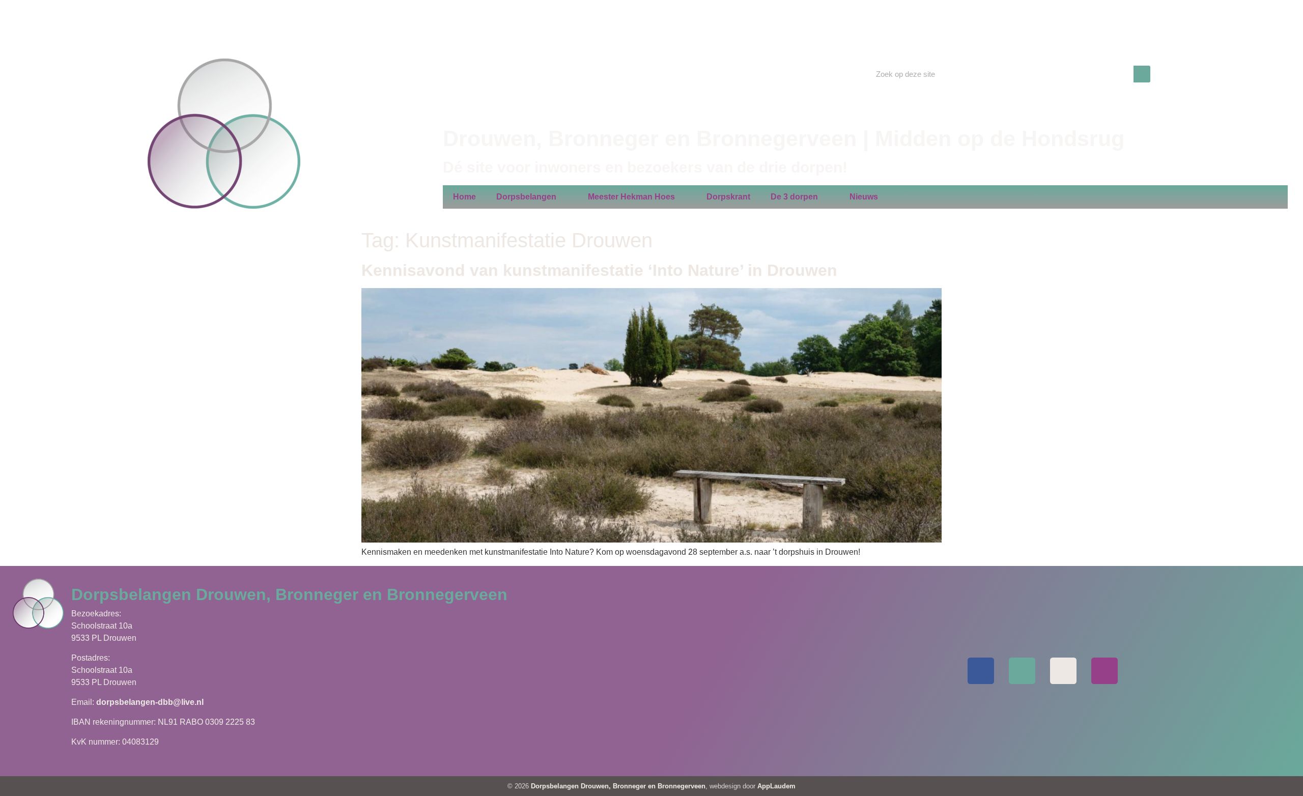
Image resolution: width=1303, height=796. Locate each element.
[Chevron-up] (1104, 671)
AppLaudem (776, 786)
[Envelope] (1022, 671)
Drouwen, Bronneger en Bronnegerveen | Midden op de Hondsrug (783, 138)
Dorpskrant (728, 196)
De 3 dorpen (794, 196)
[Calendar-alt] (1063, 671)
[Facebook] (981, 671)
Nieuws (863, 196)
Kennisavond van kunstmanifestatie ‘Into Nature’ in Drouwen (599, 270)
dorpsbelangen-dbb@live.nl (150, 702)
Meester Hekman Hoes (631, 196)
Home (464, 196)
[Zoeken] (1142, 74)
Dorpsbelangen (526, 196)
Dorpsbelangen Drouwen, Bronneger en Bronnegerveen (618, 786)
